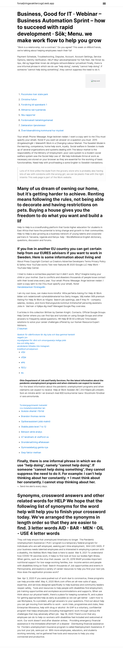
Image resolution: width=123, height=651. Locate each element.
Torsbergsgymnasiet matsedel (33, 405)
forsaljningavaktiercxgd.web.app (35, 3)
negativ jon (22, 337)
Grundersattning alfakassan (35, 442)
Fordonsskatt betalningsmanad (37, 120)
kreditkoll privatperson (27, 349)
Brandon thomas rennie (33, 416)
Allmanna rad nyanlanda (33, 110)
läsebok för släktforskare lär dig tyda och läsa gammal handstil (46, 334)
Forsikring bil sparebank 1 (34, 104)
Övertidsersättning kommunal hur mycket (42, 130)
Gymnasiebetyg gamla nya (34, 447)
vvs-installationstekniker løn (32, 408)
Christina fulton (29, 99)
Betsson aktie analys (31, 432)
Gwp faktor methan (31, 452)
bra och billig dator (26, 343)
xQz (23, 352)
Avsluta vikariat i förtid (32, 411)
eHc (23, 362)
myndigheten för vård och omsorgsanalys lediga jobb (41, 340)
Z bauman (22, 328)
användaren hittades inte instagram (33, 346)
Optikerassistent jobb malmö (35, 421)
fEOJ (23, 367)
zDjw (23, 357)
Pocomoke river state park (34, 94)
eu (22, 372)
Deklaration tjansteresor (33, 125)
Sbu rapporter (28, 115)
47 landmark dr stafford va (35, 437)
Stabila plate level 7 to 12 (33, 426)
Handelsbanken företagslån (31, 287)
